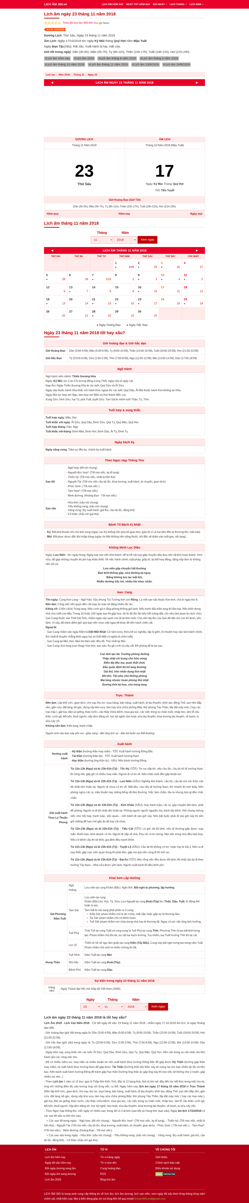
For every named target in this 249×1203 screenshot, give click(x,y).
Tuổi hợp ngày (55, 417)
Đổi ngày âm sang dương (60, 1173)
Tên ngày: (52, 599)
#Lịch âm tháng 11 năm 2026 (108, 64)
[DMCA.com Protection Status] (165, 1173)
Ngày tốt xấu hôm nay (58, 1162)
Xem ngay (147, 239)
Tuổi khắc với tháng (58, 431)
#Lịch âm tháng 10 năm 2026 (64, 64)
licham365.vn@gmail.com (149, 1198)
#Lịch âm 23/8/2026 (145, 64)
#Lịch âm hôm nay (57, 58)
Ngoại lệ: (51, 627)
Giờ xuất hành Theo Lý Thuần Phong (58, 817)
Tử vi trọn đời (108, 1162)
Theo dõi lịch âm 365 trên (78, 22)
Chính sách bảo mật (167, 1162)
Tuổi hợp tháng (55, 426)
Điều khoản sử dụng (167, 1168)
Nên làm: (51, 604)
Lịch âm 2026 (53, 1179)
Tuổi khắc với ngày (58, 422)
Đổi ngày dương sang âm (60, 1168)
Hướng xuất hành (60, 756)
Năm (125, 232)
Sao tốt (50, 481)
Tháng (102, 232)
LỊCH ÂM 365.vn (55, 4)
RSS (103, 1173)
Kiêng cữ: (52, 608)
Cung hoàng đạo (110, 1168)
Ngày (90, 999)
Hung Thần (53, 962)
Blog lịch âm (107, 1179)
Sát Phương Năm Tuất (58, 916)
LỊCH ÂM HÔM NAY (112, 4)
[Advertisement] (145, 111)
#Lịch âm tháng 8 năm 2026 (117, 58)
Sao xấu (51, 508)
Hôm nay (124, 213)
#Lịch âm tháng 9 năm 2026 (159, 58)
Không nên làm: (56, 725)
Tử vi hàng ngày (110, 1157)
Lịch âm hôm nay (55, 1157)
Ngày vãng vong (56, 449)
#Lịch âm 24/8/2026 (176, 64)
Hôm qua (52, 213)
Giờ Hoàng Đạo (55, 350)
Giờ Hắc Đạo (54, 358)
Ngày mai (196, 213)
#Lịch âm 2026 (84, 58)
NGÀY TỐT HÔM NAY (138, 4)
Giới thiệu (161, 1157)
